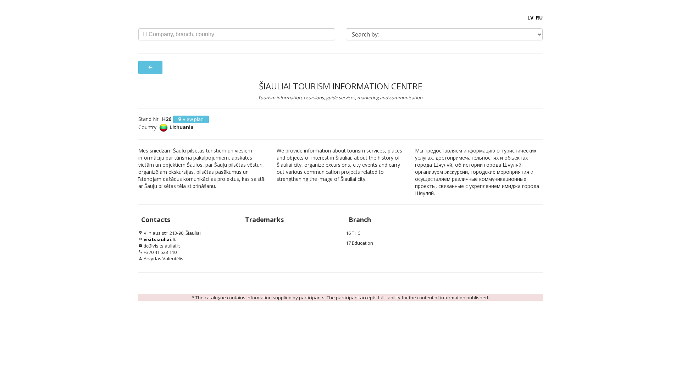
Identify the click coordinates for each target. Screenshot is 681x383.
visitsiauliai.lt (160, 239)
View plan (193, 119)
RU (539, 17)
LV (530, 17)
